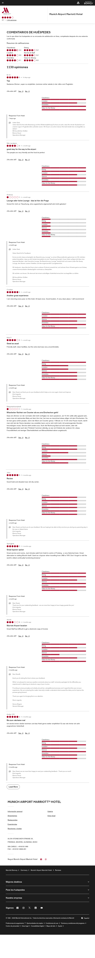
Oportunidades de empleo (35, 923)
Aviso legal (51, 816)
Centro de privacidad (12, 926)
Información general (15, 811)
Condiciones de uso (52, 923)
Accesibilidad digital (37, 926)
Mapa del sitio (50, 926)
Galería (50, 811)
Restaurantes (12, 820)
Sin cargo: (18, 846)
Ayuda (60, 926)
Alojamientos (12, 816)
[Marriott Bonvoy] (87, 2)
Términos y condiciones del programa (73, 923)
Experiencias (12, 824)
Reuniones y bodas (15, 828)
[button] (78, 3)
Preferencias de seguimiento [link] (15, 923)
